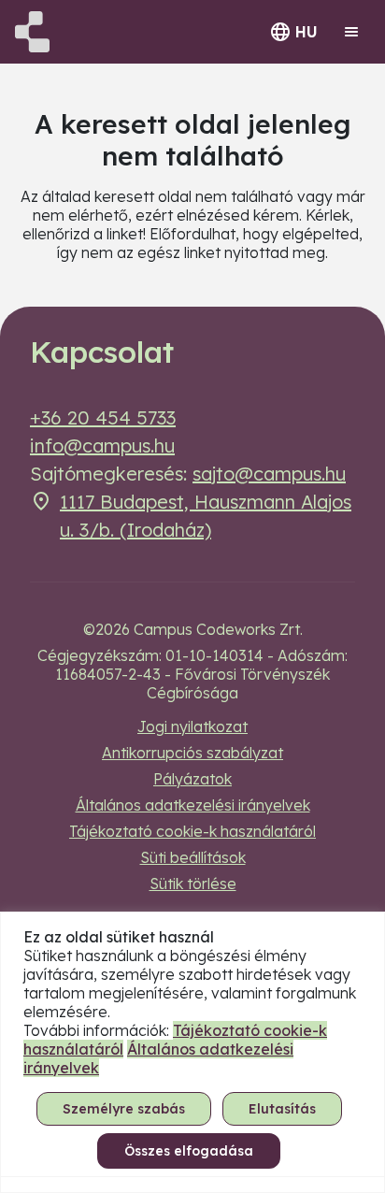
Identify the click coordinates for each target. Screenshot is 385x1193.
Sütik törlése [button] (193, 883)
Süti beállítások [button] (193, 857)
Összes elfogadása (188, 1151)
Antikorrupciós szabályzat (192, 752)
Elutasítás (282, 1108)
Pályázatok (192, 778)
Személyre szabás (124, 1108)
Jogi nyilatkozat (192, 726)
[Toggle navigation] (351, 31)
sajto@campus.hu (269, 473)
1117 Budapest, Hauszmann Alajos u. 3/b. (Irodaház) (205, 515)
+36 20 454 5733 (103, 417)
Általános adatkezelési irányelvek (193, 805)
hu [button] (306, 31)
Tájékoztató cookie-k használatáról (192, 831)
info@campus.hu (102, 445)
